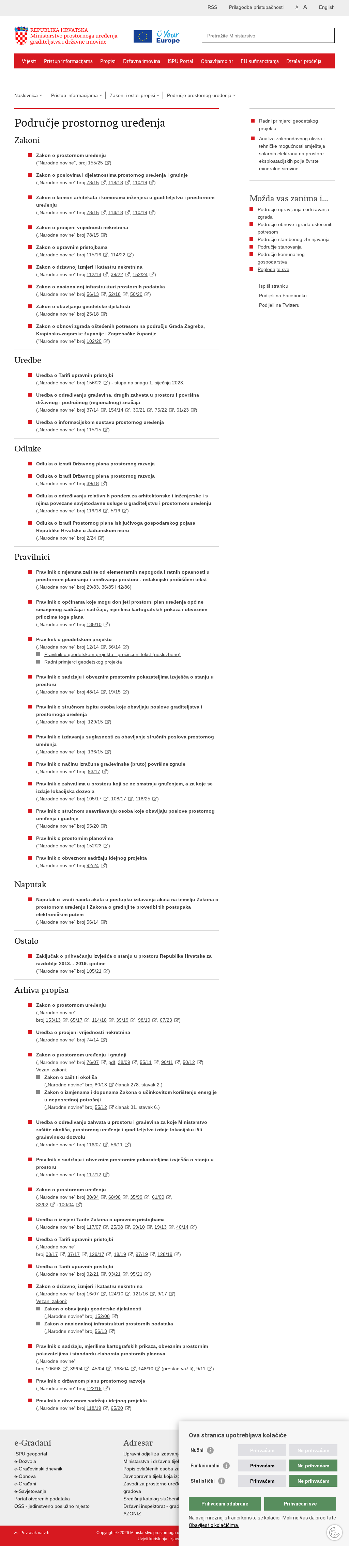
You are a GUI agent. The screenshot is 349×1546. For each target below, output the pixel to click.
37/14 (93, 410)
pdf (111, 1062)
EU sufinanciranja (260, 61)
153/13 (53, 1020)
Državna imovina (141, 61)
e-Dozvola (25, 1461)
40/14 (182, 1227)
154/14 (115, 410)
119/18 (94, 510)
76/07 (93, 1062)
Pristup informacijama (68, 61)
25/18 (93, 314)
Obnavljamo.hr (217, 61)
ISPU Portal (180, 61)
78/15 (93, 182)
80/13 (100, 1084)
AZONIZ (132, 1513)
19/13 (160, 1227)
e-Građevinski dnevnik (38, 1468)
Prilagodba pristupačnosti (256, 7)
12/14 (93, 647)
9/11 (201, 1368)
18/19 (120, 1254)
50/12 (189, 1062)
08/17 (52, 1254)
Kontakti (64, 77)
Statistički (203, 1481)
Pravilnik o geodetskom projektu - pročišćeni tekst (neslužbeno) (112, 654)
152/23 (94, 845)
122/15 (94, 1388)
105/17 (94, 798)
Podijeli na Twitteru (279, 305)
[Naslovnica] (70, 38)
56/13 (93, 294)
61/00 (158, 1197)
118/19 (94, 1408)
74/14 (93, 1039)
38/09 (124, 1062)
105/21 (94, 971)
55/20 (93, 826)
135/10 (94, 624)
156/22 (94, 382)
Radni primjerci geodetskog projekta (83, 662)
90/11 (167, 1062)
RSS (212, 7)
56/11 (117, 1144)
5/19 (115, 510)
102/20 (94, 341)
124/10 (115, 1293)
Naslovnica (26, 95)
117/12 (94, 1174)
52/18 (114, 294)
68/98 (114, 1197)
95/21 (136, 1274)
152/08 (102, 1316)
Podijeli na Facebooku (283, 295)
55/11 (146, 1062)
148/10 (145, 1368)
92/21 (93, 1274)
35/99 (136, 1197)
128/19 (164, 1254)
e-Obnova (25, 1476)
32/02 (42, 1204)
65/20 (117, 1408)
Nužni (197, 1450)
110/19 (140, 182)
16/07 (93, 1293)
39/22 (117, 274)
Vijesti (29, 61)
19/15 (114, 692)
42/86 (124, 587)
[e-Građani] (43, 8)
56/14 (114, 647)
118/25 (143, 798)
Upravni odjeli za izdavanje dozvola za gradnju (173, 1453)
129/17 (96, 1254)
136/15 (95, 751)
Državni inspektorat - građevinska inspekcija (170, 1506)
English (327, 7)
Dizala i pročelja (303, 61)
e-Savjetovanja (30, 1491)
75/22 (161, 410)
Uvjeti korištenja (152, 1538)
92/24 (93, 865)
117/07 (94, 1227)
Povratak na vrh (34, 1532)
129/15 (95, 721)
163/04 (121, 1368)
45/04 (98, 1368)
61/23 (183, 410)
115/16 (94, 254)
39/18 (93, 483)
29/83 (93, 587)
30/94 (93, 1197)
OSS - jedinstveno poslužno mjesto (52, 1506)
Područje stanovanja (280, 247)
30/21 (139, 410)
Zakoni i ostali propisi (132, 95)
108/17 (118, 798)
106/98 (53, 1368)
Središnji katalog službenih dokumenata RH (170, 1498)
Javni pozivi (34, 77)
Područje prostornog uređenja (199, 95)
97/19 (142, 1254)
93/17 (94, 771)
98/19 (144, 1020)
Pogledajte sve (273, 269)
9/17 (162, 1293)
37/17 (73, 1254)
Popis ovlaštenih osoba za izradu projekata (169, 1468)
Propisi (108, 61)
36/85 (108, 587)
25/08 (117, 1227)
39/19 (122, 1020)
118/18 (115, 182)
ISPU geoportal (30, 1453)
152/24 (140, 274)
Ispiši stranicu (273, 286)
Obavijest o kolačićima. (214, 1525)
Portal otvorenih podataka (42, 1498)
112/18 (94, 274)
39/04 (76, 1368)
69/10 (139, 1227)
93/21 (114, 1274)
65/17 (76, 1020)
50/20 (136, 294)
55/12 (101, 1107)
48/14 (93, 692)
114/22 (118, 254)
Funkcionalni (205, 1465)
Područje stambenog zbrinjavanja (294, 239)
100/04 (66, 1204)
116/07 (94, 1144)
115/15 (94, 429)
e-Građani (25, 1483)
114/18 (115, 212)
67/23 (166, 1020)
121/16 (140, 1293)
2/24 (91, 538)
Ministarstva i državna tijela (152, 1461)
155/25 (95, 162)
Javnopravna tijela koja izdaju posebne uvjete (172, 1476)
